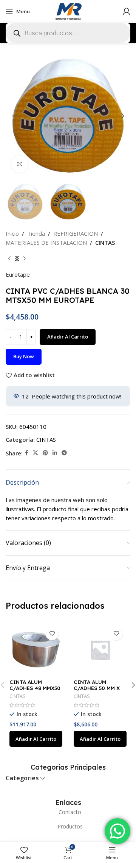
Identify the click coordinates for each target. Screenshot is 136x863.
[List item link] (68, 812)
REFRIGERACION (75, 233)
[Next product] (24, 258)
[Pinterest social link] (45, 453)
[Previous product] (9, 258)
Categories (22, 778)
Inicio (12, 233)
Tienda (36, 233)
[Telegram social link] (64, 453)
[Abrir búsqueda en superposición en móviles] (68, 33)
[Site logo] (68, 10)
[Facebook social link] (27, 453)
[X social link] (35, 453)
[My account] (126, 11)
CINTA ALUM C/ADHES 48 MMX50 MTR (34, 688)
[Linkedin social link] (54, 453)
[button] (35, 739)
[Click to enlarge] (19, 164)
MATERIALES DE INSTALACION (46, 242)
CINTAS (105, 242)
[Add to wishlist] (52, 633)
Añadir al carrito (67, 336)
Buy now (23, 356)
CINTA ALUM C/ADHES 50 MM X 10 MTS (97, 688)
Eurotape (18, 274)
